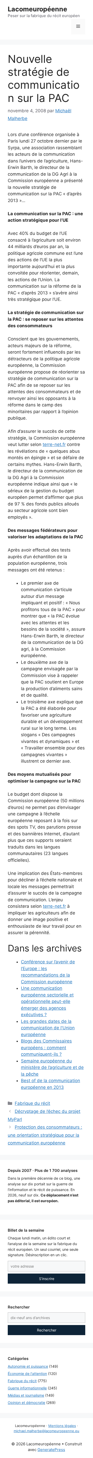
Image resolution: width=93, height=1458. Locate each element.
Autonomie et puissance (28, 1366)
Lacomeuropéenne (37, 9)
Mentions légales (62, 1426)
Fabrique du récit (32, 1103)
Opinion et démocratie (26, 1402)
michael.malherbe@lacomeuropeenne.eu (46, 1431)
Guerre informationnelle (27, 1388)
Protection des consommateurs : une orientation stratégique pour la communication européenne (45, 1135)
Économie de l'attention (27, 1373)
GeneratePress (51, 1449)
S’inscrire (46, 1278)
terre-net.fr (54, 444)
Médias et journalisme (26, 1395)
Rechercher (46, 1330)
